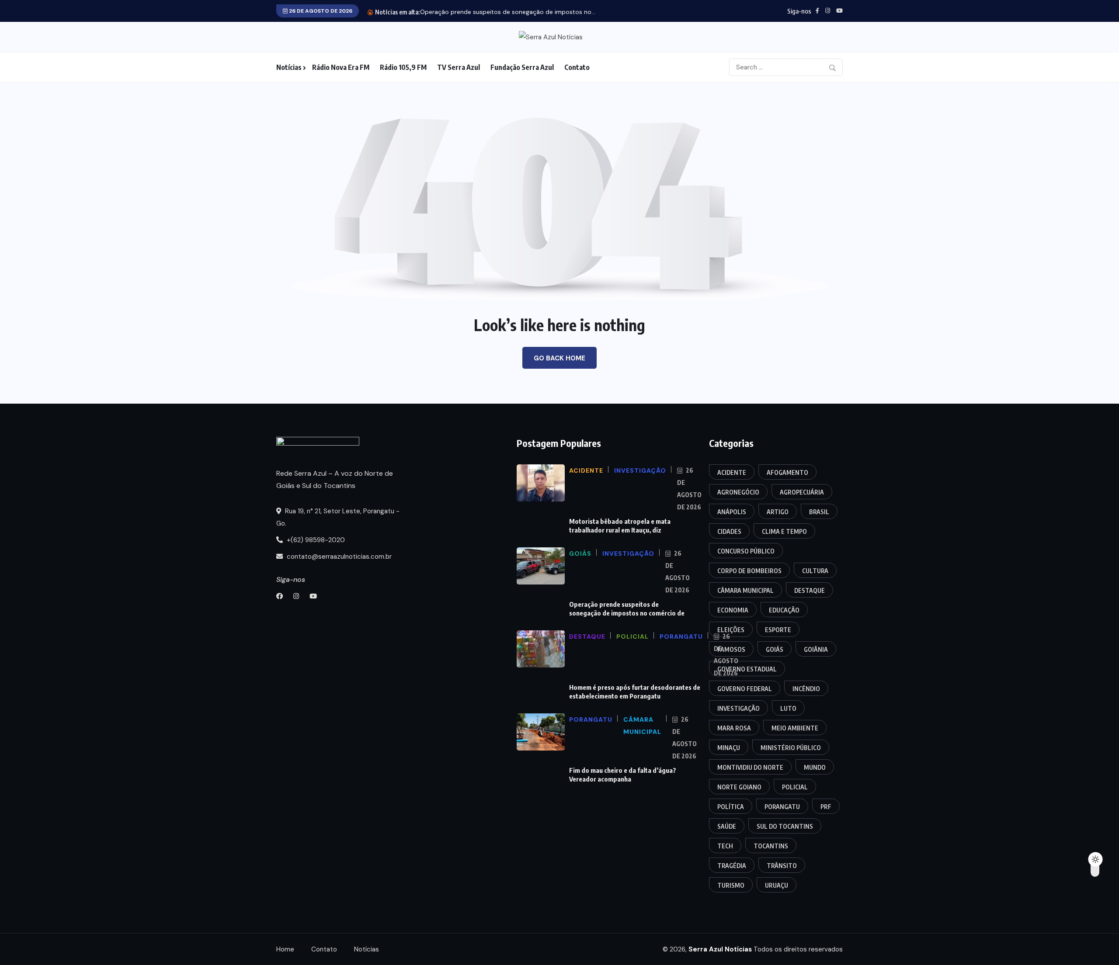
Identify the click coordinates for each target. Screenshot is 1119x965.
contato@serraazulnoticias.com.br (338, 556)
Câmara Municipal (745, 590)
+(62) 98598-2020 (315, 540)
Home (285, 949)
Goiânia (816, 649)
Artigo (778, 511)
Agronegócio (738, 492)
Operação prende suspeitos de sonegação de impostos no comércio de (627, 608)
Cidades (729, 531)
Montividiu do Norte (750, 767)
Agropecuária (802, 492)
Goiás (774, 649)
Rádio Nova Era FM (340, 67)
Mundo (815, 767)
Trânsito (782, 865)
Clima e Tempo (784, 531)
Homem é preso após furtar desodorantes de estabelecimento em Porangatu (634, 691)
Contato (577, 67)
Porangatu (782, 806)
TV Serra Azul (458, 67)
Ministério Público (791, 747)
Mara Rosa (734, 728)
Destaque (809, 590)
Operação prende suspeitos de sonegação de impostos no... (507, 12)
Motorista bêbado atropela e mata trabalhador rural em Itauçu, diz (620, 525)
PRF (825, 806)
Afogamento (787, 472)
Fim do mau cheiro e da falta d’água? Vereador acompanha (622, 774)
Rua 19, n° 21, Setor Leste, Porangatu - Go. (338, 517)
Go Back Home (559, 358)
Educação (784, 610)
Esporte (778, 629)
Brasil (819, 511)
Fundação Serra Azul (522, 67)
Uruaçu (776, 885)
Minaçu (728, 747)
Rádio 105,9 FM (403, 67)
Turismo (730, 885)
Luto (788, 708)
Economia (732, 610)
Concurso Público (746, 551)
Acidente (731, 472)
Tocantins (771, 846)
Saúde (726, 826)
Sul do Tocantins (785, 826)
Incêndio (806, 688)
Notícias (289, 67)
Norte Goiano (739, 787)
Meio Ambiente (794, 728)
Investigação (738, 708)
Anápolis (731, 511)
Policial (795, 787)
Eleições (730, 629)
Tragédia (731, 865)
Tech (725, 846)
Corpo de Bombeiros (749, 570)
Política (730, 806)
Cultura (815, 570)
